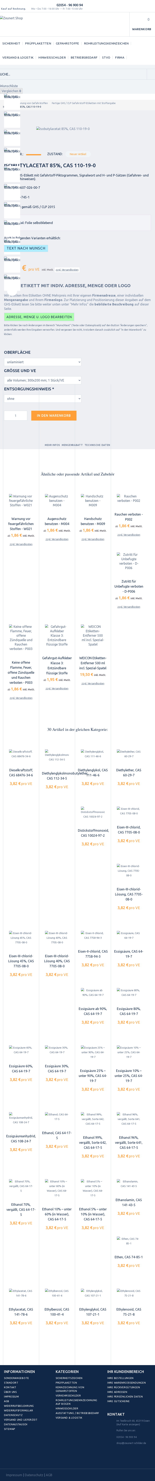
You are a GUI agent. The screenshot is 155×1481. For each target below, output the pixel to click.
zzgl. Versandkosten (67, 269)
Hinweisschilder (52, 57)
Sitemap (9, 1429)
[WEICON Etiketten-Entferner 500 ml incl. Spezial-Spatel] (93, 635)
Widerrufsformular (18, 1410)
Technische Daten (97, 445)
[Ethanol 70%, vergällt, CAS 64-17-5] (21, 1186)
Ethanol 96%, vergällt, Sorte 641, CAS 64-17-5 (128, 1142)
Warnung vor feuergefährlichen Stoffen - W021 (21, 524)
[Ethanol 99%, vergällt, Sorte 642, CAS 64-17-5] (93, 1119)
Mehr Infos (52, 445)
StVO (106, 57)
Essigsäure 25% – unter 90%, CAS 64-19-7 (93, 1076)
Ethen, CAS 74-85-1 (129, 1257)
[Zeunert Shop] (27, 24)
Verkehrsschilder (68, 1395)
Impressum (11, 1396)
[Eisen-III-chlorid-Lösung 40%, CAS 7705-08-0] (57, 938)
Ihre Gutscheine (118, 1401)
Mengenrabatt (72, 445)
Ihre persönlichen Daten (125, 1396)
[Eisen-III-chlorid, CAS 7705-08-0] (129, 811)
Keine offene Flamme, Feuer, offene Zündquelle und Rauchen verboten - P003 (21, 672)
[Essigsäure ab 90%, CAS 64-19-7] (93, 992)
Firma (119, 57)
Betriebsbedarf (84, 57)
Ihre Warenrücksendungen (126, 1382)
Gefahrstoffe (67, 43)
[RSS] (26, 1459)
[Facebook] (8, 1459)
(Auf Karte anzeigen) (128, 1424)
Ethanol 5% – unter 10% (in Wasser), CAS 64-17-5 (93, 1214)
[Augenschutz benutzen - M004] (57, 500)
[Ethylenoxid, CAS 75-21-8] (129, 1293)
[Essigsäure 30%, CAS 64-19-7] (57, 1050)
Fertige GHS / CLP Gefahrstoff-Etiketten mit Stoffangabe (84, 103)
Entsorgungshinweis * (29, 389)
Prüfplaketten (38, 43)
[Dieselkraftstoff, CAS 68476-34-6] (21, 754)
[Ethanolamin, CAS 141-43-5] (129, 1183)
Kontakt (10, 1387)
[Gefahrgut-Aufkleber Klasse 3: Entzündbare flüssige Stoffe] (57, 635)
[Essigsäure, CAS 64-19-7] (129, 935)
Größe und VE (20, 370)
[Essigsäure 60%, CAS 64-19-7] (21, 1050)
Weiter (12, 291)
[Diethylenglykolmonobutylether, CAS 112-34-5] (57, 755)
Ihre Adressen (117, 1392)
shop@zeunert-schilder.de (131, 1443)
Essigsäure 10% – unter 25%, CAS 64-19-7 (129, 1076)
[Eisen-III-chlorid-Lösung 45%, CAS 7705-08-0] (21, 938)
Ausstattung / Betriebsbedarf (77, 1413)
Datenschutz (13, 1415)
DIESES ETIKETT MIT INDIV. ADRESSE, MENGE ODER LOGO (67, 285)
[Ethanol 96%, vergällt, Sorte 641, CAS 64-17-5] (129, 1119)
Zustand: (55, 154)
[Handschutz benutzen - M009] (93, 500)
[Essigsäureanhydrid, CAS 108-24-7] (21, 1118)
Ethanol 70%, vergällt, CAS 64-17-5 (21, 1209)
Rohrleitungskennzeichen (106, 43)
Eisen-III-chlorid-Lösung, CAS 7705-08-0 (129, 894)
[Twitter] (17, 1459)
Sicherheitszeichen (69, 1378)
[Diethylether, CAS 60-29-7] (129, 754)
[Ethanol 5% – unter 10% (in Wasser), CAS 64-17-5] (93, 1188)
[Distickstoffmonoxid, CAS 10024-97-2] (93, 813)
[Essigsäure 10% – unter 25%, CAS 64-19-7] (129, 1052)
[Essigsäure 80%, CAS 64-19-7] (129, 992)
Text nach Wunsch (26, 248)
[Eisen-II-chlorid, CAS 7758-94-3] (93, 935)
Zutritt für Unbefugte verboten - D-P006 (128, 586)
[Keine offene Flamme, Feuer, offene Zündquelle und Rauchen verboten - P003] (21, 637)
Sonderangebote (16, 1378)
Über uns (10, 1392)
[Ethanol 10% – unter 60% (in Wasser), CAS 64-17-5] (57, 1188)
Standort (11, 1382)
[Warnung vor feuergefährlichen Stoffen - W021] (21, 500)
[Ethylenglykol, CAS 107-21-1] (93, 1293)
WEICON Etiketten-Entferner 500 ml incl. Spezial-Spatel (93, 663)
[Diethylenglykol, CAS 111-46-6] (93, 754)
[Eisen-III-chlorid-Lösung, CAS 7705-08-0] (129, 871)
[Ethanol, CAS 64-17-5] (57, 1117)
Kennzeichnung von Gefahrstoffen (28, 103)
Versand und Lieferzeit (21, 1419)
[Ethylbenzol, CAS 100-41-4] (57, 1293)
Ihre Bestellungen (120, 1378)
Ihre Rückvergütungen (123, 1387)
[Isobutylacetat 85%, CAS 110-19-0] (12, 102)
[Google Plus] (34, 1459)
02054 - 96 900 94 (70, 5)
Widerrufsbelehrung (19, 1406)
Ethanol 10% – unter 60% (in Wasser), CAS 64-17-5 (57, 1214)
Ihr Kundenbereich (125, 1372)
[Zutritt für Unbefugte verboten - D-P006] (129, 561)
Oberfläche (17, 352)
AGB (6, 1401)
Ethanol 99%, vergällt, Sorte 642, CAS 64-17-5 (93, 1142)
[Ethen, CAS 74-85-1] (129, 1241)
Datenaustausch (15, 1424)
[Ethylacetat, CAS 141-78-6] (21, 1293)
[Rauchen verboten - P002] (129, 498)
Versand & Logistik (18, 57)
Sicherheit (11, 43)
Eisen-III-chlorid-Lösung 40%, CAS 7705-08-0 (57, 961)
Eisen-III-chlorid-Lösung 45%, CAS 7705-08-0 (21, 961)
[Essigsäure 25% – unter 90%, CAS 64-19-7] (93, 1052)
